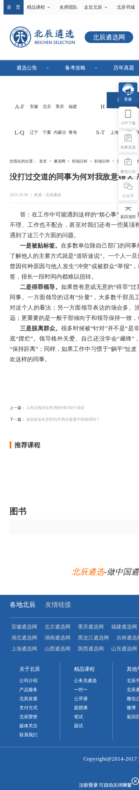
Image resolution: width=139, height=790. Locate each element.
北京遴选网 (57, 626)
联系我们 (28, 734)
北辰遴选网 (109, 37)
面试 (78, 725)
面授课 (81, 707)
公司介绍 (28, 680)
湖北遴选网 (24, 637)
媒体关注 (28, 725)
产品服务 (28, 689)
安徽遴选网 (24, 626)
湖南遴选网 (57, 637)
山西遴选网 (57, 648)
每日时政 (30, 100)
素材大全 (30, 84)
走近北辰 (93, 7)
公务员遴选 (85, 680)
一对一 (81, 689)
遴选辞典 (79, 100)
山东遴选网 (124, 648)
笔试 (78, 716)
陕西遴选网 (91, 648)
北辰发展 (28, 698)
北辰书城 (126, 7)
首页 (43, 161)
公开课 (81, 698)
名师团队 (68, 7)
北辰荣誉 (28, 716)
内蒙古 (60, 132)
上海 (114, 132)
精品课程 (36, 7)
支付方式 (28, 707)
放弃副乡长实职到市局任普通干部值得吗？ (63, 419)
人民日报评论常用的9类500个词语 (55, 408)
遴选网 (59, 161)
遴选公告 (26, 67)
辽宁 (34, 132)
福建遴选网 (124, 626)
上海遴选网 (24, 648)
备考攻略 (75, 67)
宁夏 (47, 132)
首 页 (13, 7)
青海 (73, 132)
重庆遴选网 (91, 626)
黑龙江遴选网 (93, 637)
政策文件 (79, 84)
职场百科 (80, 161)
